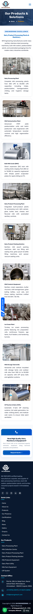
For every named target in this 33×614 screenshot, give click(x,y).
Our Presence (6, 514)
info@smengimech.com (14, 595)
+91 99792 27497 (12, 590)
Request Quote (16, 452)
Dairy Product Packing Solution (14, 244)
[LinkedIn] (15, 493)
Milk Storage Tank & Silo (12, 364)
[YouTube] (20, 493)
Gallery (4, 528)
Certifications (6, 517)
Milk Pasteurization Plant (12, 121)
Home (13, 21)
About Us (5, 507)
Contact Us (6, 535)
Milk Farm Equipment (9, 567)
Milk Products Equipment (12, 284)
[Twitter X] (7, 493)
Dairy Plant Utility (8, 563)
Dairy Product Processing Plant (14, 204)
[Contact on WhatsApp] (5, 610)
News (4, 524)
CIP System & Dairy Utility (12, 405)
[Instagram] (11, 493)
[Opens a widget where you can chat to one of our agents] (26, 610)
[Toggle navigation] (30, 4)
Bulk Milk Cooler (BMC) (11, 163)
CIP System (6, 571)
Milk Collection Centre (9, 549)
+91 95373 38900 (25, 590)
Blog (3, 521)
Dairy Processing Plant (11, 78)
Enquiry (4, 531)
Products (5, 510)
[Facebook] (2, 493)
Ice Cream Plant (9, 324)
